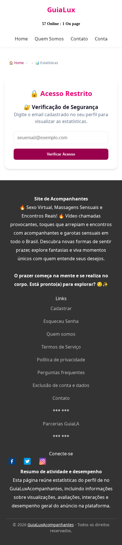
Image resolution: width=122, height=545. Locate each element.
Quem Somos (49, 39)
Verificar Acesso (61, 154)
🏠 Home (16, 62)
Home (21, 39)
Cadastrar (61, 308)
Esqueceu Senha (61, 321)
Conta (101, 39)
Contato (79, 39)
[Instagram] (42, 462)
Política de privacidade (61, 359)
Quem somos (61, 334)
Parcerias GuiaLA (61, 424)
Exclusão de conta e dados (61, 385)
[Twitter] (27, 462)
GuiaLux (61, 9)
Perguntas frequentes (61, 372)
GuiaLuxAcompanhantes (51, 524)
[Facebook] (12, 462)
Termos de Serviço (61, 347)
